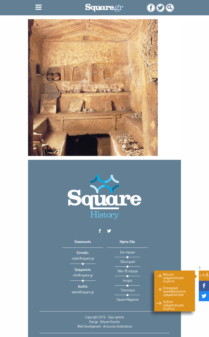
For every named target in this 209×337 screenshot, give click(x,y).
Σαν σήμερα (127, 252)
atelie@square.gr (83, 292)
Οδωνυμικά (127, 262)
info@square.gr (83, 275)
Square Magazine (127, 299)
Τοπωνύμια (128, 290)
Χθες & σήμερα (127, 271)
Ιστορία (127, 281)
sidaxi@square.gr (83, 258)
